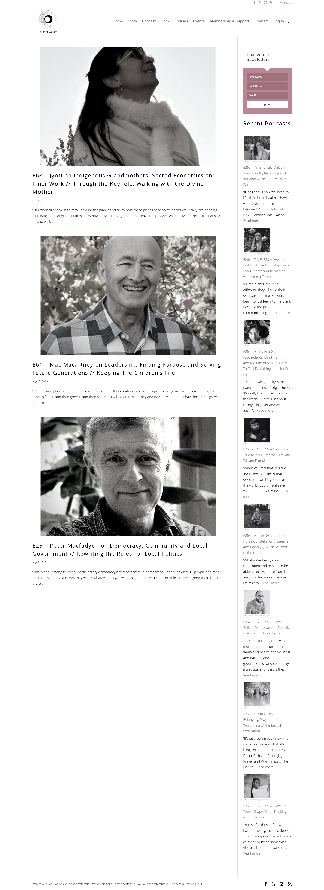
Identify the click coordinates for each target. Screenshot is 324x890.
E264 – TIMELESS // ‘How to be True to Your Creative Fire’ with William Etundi (266, 455)
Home (118, 22)
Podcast (149, 22)
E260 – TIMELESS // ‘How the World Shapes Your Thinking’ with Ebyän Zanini (265, 811)
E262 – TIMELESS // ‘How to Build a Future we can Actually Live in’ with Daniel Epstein (266, 627)
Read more (251, 220)
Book (165, 22)
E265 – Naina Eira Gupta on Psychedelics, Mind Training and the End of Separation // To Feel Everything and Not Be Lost (266, 362)
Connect (261, 22)
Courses (181, 22)
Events (199, 22)
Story (132, 22)
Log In (279, 22)
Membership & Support (229, 22)
